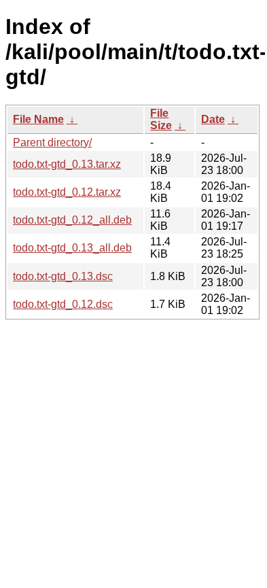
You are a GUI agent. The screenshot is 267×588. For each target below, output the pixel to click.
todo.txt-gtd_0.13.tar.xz (67, 164)
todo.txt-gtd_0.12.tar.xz (67, 192)
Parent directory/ (52, 142)
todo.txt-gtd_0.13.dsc (63, 276)
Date (213, 119)
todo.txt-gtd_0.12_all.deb (72, 220)
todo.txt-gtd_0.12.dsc (63, 304)
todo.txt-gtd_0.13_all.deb (72, 248)
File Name (38, 119)
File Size (161, 119)
